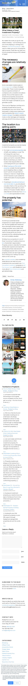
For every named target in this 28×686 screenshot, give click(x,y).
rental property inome (17, 311)
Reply (4, 405)
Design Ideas (6, 649)
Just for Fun (5, 660)
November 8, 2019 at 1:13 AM (8, 511)
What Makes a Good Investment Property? (11, 31)
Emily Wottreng (20, 37)
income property (17, 307)
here (14, 588)
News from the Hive (8, 662)
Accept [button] (10, 682)
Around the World (7, 647)
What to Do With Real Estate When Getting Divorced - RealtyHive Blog (11, 433)
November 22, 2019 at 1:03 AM (9, 490)
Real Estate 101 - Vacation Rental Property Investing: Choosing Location (11, 507)
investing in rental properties (9, 309)
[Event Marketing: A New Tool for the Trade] (8, 357)
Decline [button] (17, 682)
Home (9, 10)
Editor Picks (5, 651)
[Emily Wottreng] (6, 285)
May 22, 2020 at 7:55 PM (8, 436)
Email (22, 557)
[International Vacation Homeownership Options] (8, 368)
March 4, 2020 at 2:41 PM (8, 458)
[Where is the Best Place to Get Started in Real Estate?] (20, 357)
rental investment (6, 311)
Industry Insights (7, 657)
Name (22, 552)
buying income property (11, 305)
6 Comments (15, 35)
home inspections (7, 87)
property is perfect (9, 259)
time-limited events (15, 269)
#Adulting (5, 643)
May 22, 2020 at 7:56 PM (8, 410)
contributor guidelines (8, 605)
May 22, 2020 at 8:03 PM (8, 392)
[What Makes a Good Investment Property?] (12, 22)
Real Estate (21, 309)
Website (22, 562)
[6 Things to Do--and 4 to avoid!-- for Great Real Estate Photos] (8, 333)
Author (4, 276)
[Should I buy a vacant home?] (8, 345)
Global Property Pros (8, 653)
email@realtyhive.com (8, 630)
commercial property (14, 46)
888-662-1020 (11, 626)
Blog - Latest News (8, 8)
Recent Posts (11, 276)
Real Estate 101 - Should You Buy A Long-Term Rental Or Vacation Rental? (11, 487)
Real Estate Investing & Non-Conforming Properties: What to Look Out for (12, 455)
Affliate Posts (6, 645)
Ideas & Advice (10, 37)
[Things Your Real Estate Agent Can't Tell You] (20, 368)
